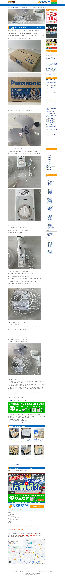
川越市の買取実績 (49, 192)
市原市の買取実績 (49, 245)
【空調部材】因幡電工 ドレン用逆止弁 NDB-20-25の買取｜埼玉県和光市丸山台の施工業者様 (39, 435)
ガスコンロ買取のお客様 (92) (50, 122)
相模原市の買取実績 (50, 233)
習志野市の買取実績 (50, 246)
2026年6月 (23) (48, 155)
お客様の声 (33, 571)
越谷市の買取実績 (49, 193)
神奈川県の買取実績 (50, 232)
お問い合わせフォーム (37, 506)
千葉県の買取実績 (49, 238)
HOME (12, 571)
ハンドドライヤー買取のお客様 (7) (51, 92)
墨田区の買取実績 (49, 223)
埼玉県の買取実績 (49, 177)
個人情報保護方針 (51, 571)
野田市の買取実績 (49, 251)
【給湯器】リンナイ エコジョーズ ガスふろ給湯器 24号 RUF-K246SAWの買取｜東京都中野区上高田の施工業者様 (51, 68)
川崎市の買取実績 (49, 234)
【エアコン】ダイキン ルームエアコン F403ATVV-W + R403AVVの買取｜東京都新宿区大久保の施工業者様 (39, 452)
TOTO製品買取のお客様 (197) (50, 118)
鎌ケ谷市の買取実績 (50, 252)
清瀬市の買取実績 (49, 228)
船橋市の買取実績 (49, 244)
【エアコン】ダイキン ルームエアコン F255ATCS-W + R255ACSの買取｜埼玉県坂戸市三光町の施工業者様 (14, 435)
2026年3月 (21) (48, 161)
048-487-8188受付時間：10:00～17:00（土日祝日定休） (18, 506)
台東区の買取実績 (49, 211)
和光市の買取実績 (49, 182)
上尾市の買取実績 (49, 190)
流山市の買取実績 (49, 250)
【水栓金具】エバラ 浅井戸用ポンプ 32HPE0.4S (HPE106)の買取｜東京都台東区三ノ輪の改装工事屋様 (51, 55)
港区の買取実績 (49, 216)
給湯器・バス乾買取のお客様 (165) (51, 129)
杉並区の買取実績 (49, 209)
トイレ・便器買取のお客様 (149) (51, 113)
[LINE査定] (26, 412)
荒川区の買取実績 (49, 207)
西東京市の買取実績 (50, 226)
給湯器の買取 (51, 57)
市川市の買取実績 (49, 243)
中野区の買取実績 (49, 218)
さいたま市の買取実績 (50, 181)
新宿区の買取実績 (49, 200)
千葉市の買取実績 (49, 242)
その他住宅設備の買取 (52, 53)
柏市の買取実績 (49, 241)
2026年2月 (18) (48, 163)
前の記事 (17, 464)
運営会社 (47, 571)
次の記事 (35, 464)
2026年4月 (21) (48, 159)
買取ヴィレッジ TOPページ (26, 422)
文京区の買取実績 (49, 217)
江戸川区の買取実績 (50, 206)
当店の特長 (15, 571)
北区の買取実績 (49, 208)
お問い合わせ (43, 571)
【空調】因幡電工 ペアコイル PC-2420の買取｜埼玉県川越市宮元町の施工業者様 (14, 452)
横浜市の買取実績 (49, 235)
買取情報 (16, 7)
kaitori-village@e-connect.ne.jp (14, 524)
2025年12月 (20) (48, 167)
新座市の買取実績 (49, 184)
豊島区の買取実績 (49, 219)
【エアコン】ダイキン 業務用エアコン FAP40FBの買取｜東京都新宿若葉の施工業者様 (26, 435)
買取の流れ (29, 571)
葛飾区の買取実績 (49, 203)
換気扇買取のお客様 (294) (50, 137)
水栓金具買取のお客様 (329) (50, 111)
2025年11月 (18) (48, 169)
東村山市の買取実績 (50, 225)
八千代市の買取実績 (50, 253)
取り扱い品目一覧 (24, 571)
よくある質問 (38, 571)
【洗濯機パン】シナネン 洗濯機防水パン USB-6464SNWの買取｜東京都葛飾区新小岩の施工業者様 (51, 74)
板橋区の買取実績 (49, 199)
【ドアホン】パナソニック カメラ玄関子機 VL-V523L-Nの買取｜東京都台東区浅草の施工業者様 (51, 64)
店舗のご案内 (19, 571)
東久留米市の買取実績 (50, 227)
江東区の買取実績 (49, 202)
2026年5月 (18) (48, 157)
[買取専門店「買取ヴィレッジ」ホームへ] (11, 3)
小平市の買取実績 (49, 224)
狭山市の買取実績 (49, 189)
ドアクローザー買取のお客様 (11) (51, 90)
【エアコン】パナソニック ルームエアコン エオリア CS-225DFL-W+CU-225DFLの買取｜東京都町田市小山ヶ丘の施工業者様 (26, 453)
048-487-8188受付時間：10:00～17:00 (44, 2)
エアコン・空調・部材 (22, 7)
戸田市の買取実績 (49, 180)
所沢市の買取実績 (49, 185)
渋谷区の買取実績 (49, 210)
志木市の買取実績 (49, 183)
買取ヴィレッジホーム (11, 7)
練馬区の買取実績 (49, 198)
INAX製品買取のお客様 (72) (50, 120)
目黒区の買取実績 (49, 215)
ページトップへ (56, 574)
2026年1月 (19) (48, 165)
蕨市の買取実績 (49, 191)
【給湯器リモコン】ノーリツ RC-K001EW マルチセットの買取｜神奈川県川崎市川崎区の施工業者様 (51, 59)
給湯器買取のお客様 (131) (50, 124)
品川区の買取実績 (49, 201)
